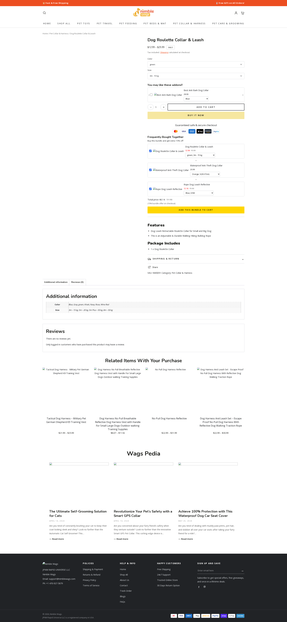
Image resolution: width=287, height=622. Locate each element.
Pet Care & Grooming (228, 23)
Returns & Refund (91, 574)
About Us (124, 580)
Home (47, 23)
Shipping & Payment (93, 569)
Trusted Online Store (167, 580)
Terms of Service (91, 585)
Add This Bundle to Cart (196, 209)
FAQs (122, 601)
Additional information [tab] (56, 282)
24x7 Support (164, 574)
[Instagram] (204, 587)
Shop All (64, 23)
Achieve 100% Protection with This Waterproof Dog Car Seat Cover (205, 513)
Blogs (123, 596)
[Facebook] (198, 587)
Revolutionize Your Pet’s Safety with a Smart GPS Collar (143, 513)
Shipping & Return (166, 258)
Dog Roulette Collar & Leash (199, 146)
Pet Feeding (128, 23)
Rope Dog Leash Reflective (197, 184)
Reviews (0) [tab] (77, 282)
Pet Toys (83, 23)
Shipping (164, 52)
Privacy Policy (89, 580)
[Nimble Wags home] (143, 12)
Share (155, 267)
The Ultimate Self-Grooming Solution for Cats (78, 513)
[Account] (236, 13)
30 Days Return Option (168, 585)
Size (149, 70)
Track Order (126, 590)
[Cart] (242, 13)
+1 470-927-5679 (54, 583)
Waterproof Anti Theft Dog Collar (206, 165)
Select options (66, 440)
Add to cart (206, 107)
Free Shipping (164, 569)
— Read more (56, 539)
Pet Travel (105, 23)
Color (150, 59)
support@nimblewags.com (62, 578)
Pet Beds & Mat (155, 23)
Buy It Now (196, 115)
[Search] (44, 13)
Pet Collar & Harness (189, 23)
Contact (124, 585)
